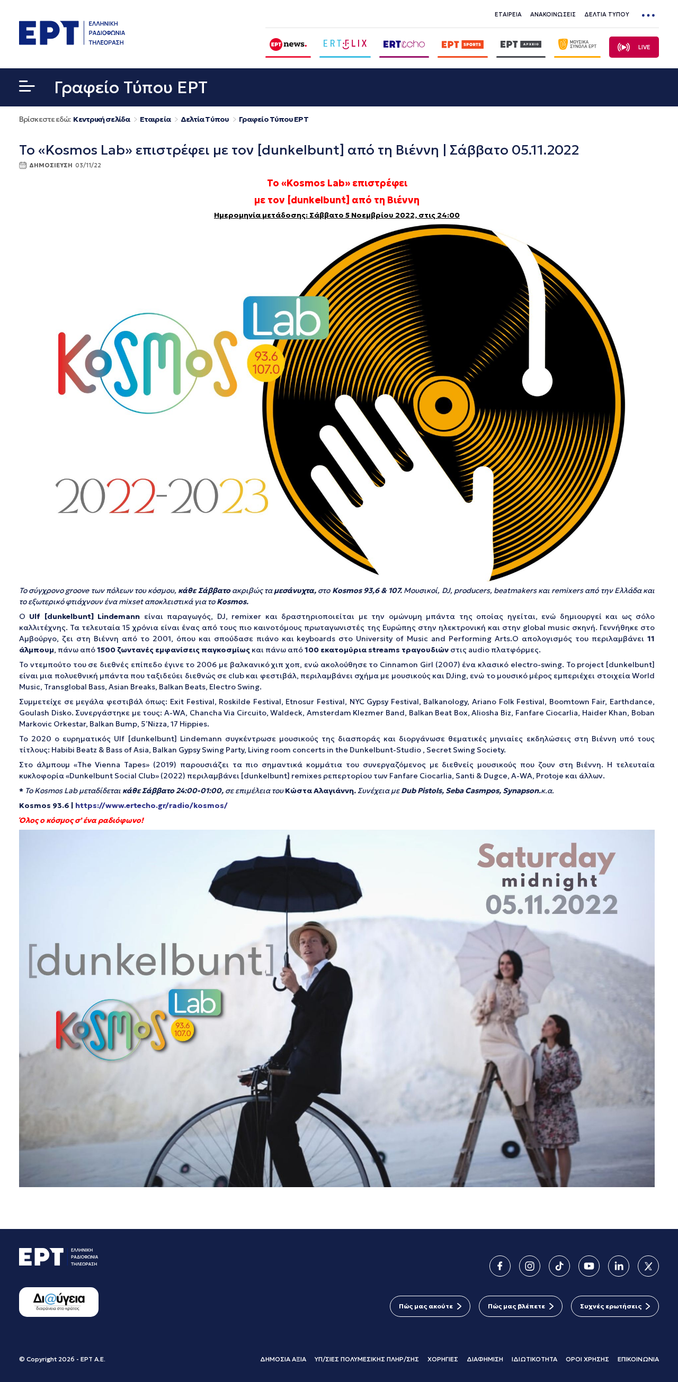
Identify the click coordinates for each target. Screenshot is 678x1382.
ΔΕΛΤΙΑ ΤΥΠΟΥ (606, 14)
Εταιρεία (155, 119)
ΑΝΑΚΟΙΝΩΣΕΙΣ (553, 14)
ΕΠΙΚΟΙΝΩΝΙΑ (638, 1359)
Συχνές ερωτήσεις (610, 1306)
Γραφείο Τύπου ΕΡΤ (273, 119)
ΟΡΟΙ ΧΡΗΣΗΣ (587, 1359)
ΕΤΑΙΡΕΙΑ (508, 14)
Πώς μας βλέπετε (516, 1306)
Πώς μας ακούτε (426, 1306)
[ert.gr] (72, 42)
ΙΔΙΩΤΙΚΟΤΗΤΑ (534, 1359)
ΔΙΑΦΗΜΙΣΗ (485, 1359)
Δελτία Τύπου (205, 119)
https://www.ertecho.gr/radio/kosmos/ (151, 805)
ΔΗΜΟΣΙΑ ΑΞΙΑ (283, 1359)
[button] (27, 88)
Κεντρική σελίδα (101, 119)
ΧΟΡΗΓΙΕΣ (442, 1359)
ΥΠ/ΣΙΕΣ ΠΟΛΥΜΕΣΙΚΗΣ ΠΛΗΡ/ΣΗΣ (367, 1359)
